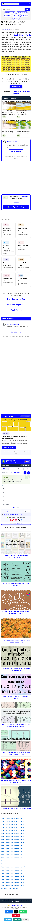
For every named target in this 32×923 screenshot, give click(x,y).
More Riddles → (16, 202)
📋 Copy (25, 919)
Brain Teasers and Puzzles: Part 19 (12, 873)
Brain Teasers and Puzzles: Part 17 (12, 867)
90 (3, 492)
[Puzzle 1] (13, 507)
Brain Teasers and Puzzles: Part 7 (12, 836)
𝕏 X (16, 911)
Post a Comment (16, 151)
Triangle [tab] (5, 468)
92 (3, 496)
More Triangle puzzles (7, 511)
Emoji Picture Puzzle (22, 35)
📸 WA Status (17, 919)
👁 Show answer (6, 504)
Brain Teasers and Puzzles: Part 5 (12, 830)
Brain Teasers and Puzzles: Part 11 (12, 849)
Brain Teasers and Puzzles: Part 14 (12, 858)
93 (3, 488)
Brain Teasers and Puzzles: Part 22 (12, 882)
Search (27, 9)
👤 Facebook (9, 911)
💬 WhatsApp (23, 911)
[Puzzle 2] (14, 507)
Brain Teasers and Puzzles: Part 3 (12, 824)
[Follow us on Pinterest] (11, 520)
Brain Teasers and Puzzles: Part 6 (12, 833)
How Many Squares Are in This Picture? (16, 808)
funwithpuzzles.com (18, 523)
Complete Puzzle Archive (9, 888)
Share (27, 511)
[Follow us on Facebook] (21, 520)
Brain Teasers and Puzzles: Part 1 (12, 818)
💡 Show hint (5, 485)
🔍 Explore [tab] (27, 468)
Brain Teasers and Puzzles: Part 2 (12, 821)
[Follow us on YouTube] (13, 520)
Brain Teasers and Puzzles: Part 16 (12, 864)
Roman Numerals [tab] (13, 468)
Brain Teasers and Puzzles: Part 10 (12, 846)
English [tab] (19, 468)
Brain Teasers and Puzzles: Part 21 (12, 879)
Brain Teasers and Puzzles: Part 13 (12, 855)
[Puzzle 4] (17, 507)
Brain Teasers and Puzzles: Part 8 (12, 839)
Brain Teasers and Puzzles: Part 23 (12, 885)
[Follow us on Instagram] (16, 520)
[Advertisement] (16, 176)
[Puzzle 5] (18, 507)
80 (3, 500)
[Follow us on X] (19, 520)
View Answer (16, 86)
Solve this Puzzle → (9, 447)
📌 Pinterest (16, 915)
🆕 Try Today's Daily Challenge (16, 207)
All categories (18, 511)
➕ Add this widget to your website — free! (12, 514)
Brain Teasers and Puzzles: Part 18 (12, 870)
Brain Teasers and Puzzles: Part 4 (12, 827)
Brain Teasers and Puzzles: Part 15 (12, 861)
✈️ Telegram (8, 919)
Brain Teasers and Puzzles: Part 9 (12, 843)
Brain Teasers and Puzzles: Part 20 (12, 876)
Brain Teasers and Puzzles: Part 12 (12, 852)
